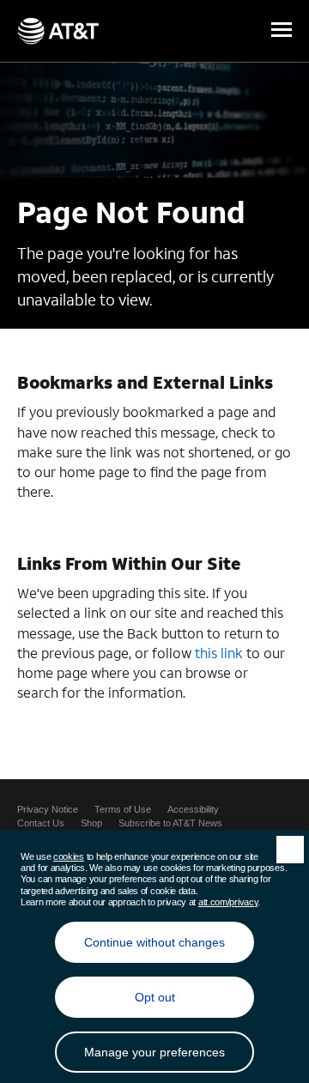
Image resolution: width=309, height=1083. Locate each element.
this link (219, 653)
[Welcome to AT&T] (58, 31)
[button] (281, 31)
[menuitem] (47, 809)
